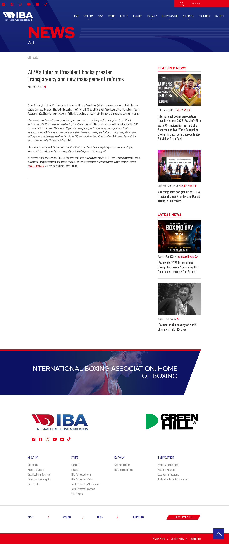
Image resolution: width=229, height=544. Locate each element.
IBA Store (219, 16)
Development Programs (168, 474)
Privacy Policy (159, 539)
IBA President (190, 186)
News (100, 16)
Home (76, 16)
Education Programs (167, 469)
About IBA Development (168, 465)
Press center (34, 484)
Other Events (77, 494)
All (45, 87)
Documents (204, 16)
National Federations (123, 469)
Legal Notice (195, 539)
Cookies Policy (177, 539)
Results (124, 16)
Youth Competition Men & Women (86, 484)
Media (100, 517)
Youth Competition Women (83, 489)
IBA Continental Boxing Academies (173, 479)
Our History (33, 465)
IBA (188, 110)
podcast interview (36, 166)
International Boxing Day (187, 256)
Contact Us (138, 517)
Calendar (75, 465)
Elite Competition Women (82, 479)
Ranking (67, 517)
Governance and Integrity (39, 479)
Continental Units (122, 465)
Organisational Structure (39, 474)
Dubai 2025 (181, 110)
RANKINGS (137, 16)
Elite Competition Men (81, 474)
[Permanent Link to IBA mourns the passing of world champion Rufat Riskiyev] (179, 299)
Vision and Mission (36, 469)
